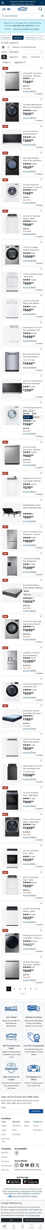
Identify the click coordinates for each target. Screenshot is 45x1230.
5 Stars (6, 62)
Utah (3, 1121)
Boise (26, 1126)
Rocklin (36, 1126)
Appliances (18, 38)
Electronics (30, 38)
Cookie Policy (36, 1193)
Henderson (16, 1126)
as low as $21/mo (29, 611)
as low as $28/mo (29, 572)
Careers (4, 1157)
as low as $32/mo (29, 779)
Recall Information (14, 1191)
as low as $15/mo (29, 91)
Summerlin (16, 1134)
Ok (11, 1220)
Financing (5, 1161)
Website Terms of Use (28, 1191)
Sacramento (37, 1130)
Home (4, 1191)
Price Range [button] (36, 57)
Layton (3, 1130)
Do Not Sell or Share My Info (21, 1196)
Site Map (34, 1196)
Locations (6, 1118)
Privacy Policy (35, 1215)
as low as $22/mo (29, 261)
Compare (39, 94)
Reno (14, 1130)
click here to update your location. (26, 29)
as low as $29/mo (29, 367)
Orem (3, 1134)
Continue (36, 1111)
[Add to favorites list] (41, 68)
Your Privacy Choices (33, 1220)
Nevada (16, 1121)
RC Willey (5, 43)
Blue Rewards (6, 1166)
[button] (9, 2)
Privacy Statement (10, 1193)
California (37, 1121)
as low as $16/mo (29, 949)
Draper (4, 1126)
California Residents (23, 1193)
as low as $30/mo (29, 341)
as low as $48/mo (29, 671)
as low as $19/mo (29, 118)
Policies (39, 1191)
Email (3, 1107)
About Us (5, 1170)
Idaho (27, 1121)
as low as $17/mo (29, 753)
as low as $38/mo (29, 545)
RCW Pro (4, 1153)
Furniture (6, 38)
